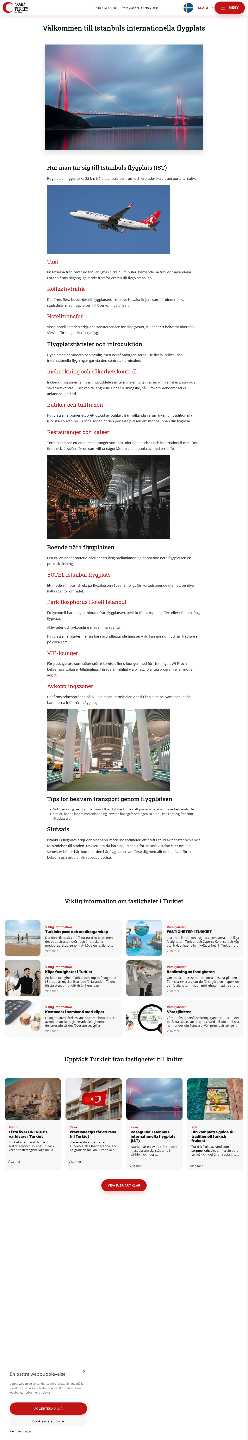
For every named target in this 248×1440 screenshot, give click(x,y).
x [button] (84, 1371)
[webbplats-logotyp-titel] (23, 8)
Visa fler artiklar (124, 1185)
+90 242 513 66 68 (102, 8)
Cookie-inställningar (48, 1421)
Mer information (20, 1431)
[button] (48, 1408)
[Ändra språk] (188, 8)
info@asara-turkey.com (140, 8)
